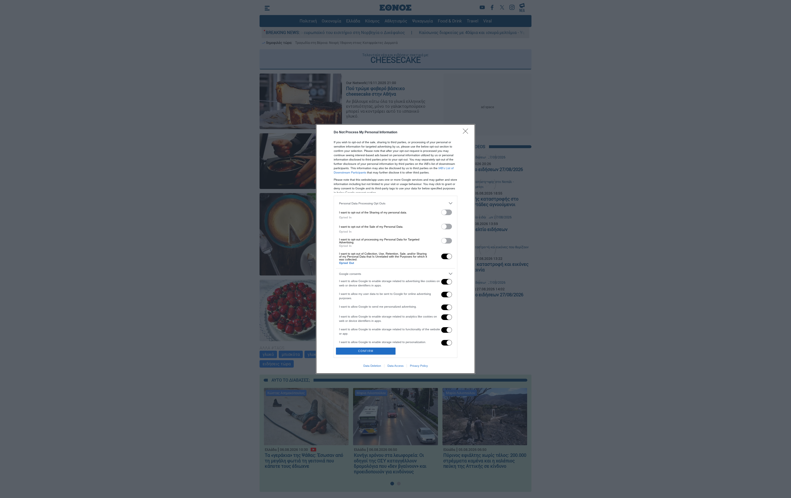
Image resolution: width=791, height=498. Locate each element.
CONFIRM (365, 351)
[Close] (467, 132)
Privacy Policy (419, 365)
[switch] (446, 212)
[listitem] (395, 203)
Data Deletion (372, 365)
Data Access (395, 365)
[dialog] (395, 248)
